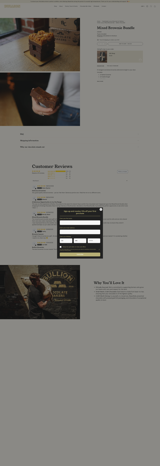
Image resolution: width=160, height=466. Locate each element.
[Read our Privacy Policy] (99, 249)
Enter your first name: (66, 218)
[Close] (101, 209)
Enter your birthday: (65, 236)
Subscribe (80, 254)
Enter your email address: (67, 228)
